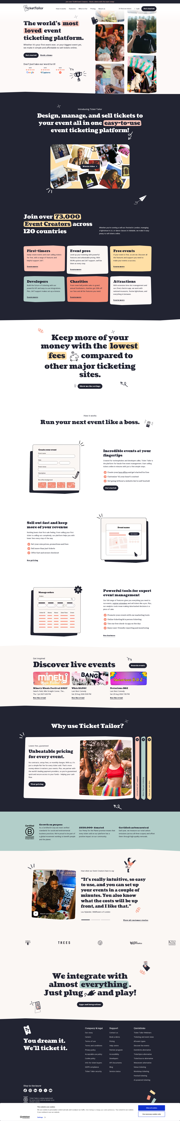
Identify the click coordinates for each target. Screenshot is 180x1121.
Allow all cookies (151, 1108)
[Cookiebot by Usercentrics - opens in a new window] (25, 1117)
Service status (115, 1071)
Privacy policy (90, 1050)
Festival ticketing (140, 1076)
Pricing (92, 9)
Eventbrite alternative (142, 1050)
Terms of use (90, 1041)
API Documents (115, 1063)
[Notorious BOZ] (128, 678)
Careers (88, 1037)
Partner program (116, 1050)
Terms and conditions (93, 1045)
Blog (111, 1067)
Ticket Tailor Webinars (142, 1032)
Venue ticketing (140, 1067)
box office (123, 472)
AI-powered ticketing (142, 1080)
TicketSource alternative (143, 1058)
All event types (139, 1041)
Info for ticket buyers (93, 1063)
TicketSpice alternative (143, 1054)
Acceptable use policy (93, 1054)
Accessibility (114, 1054)
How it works (61, 9)
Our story (89, 1032)
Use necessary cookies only (151, 1114)
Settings (40, 1117)
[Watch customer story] (36, 913)
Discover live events (141, 1045)
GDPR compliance (92, 1067)
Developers (113, 1058)
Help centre (114, 1045)
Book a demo (114, 1037)
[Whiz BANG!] (90, 678)
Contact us (113, 1032)
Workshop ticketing (141, 1071)
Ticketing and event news (144, 1037)
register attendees (119, 603)
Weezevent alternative (142, 1063)
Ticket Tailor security (93, 1071)
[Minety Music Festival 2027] (51, 678)
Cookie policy (90, 1058)
